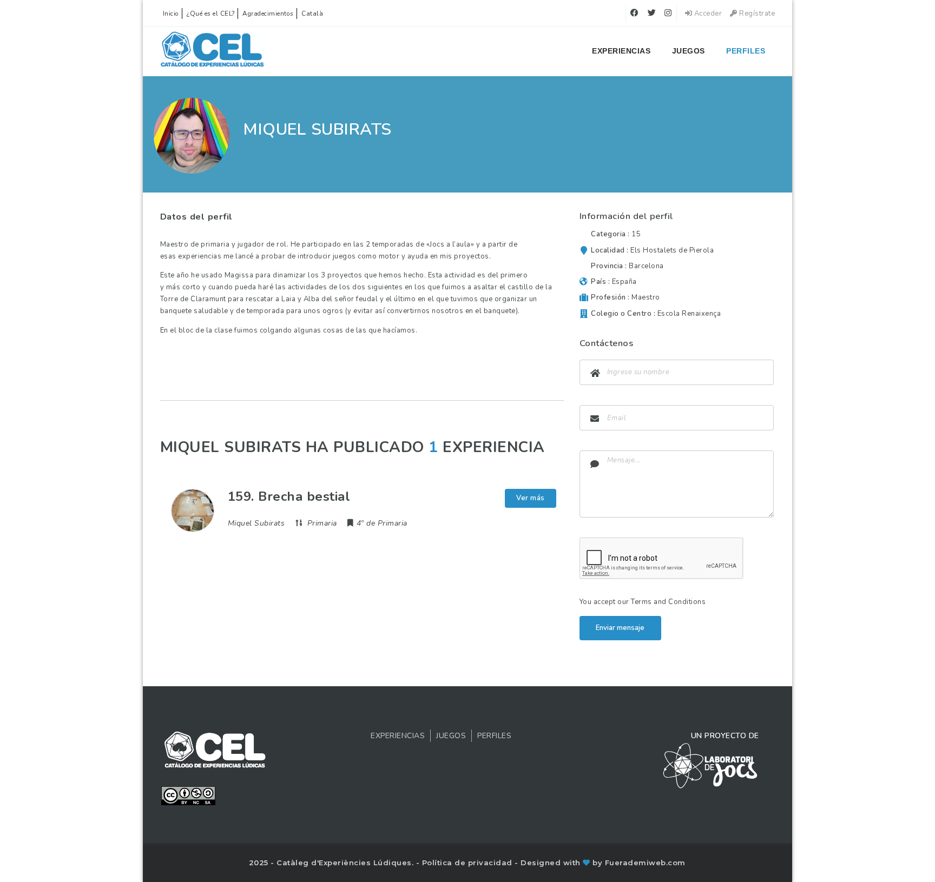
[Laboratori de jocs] (710, 765)
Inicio (171, 13)
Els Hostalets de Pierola (672, 250)
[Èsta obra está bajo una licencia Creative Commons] (188, 795)
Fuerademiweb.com (645, 862)
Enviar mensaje (620, 628)
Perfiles (745, 51)
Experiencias (621, 51)
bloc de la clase (206, 330)
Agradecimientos (268, 13)
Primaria (322, 523)
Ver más (530, 498)
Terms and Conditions (668, 602)
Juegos (688, 51)
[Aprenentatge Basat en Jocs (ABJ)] (212, 51)
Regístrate (756, 13)
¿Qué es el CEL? (211, 13)
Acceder (707, 13)
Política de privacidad (468, 862)
